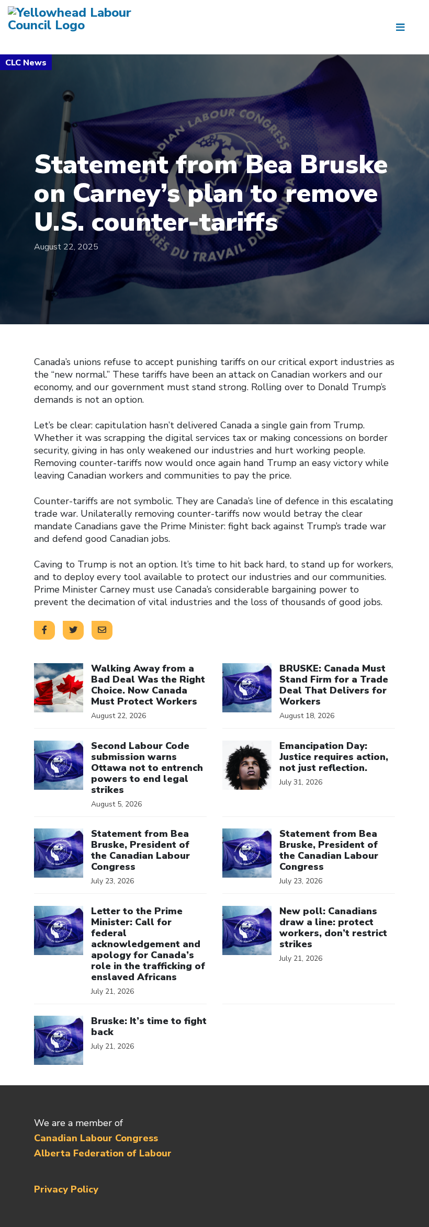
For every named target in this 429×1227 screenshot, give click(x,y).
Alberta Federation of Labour (103, 1153)
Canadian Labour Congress (96, 1138)
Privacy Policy (66, 1189)
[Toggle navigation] (404, 27)
